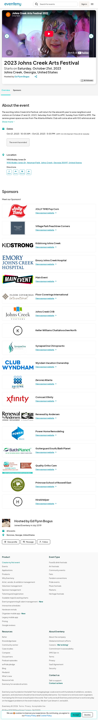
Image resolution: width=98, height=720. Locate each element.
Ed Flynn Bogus (22, 76)
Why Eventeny (8, 578)
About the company (57, 637)
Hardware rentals (9, 609)
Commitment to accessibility (61, 649)
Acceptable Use (38, 706)
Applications (7, 570)
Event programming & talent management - (22, 601)
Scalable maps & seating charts (15, 598)
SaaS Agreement (56, 664)
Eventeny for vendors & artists (14, 684)
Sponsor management (11, 590)
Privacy (52, 660)
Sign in (84, 4)
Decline (87, 715)
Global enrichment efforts (60, 641)
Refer (4, 637)
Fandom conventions (58, 578)
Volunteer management (12, 586)
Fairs (51, 574)
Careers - (58, 645)
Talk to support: (56, 681)
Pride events (54, 582)
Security (52, 668)
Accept (76, 715)
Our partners (7, 656)
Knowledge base (9, 641)
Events (5, 566)
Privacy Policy (30, 715)
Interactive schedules (11, 605)
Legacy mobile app (10, 617)
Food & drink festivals (58, 562)
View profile (12, 542)
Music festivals (55, 586)
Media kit (6, 672)
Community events (57, 570)
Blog (4, 668)
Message (30, 542)
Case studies (7, 649)
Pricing (5, 621)
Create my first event (11, 562)
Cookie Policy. (46, 715)
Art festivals (54, 566)
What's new (7, 676)
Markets (52, 590)
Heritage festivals (56, 594)
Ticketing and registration (12, 594)
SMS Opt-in (54, 652)
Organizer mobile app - (13, 613)
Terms (51, 656)
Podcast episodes (9, 660)
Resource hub (8, 680)
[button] (55, 4)
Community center (10, 645)
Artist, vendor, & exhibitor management (18, 582)
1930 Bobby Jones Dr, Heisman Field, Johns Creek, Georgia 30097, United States (44, 162)
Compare (6, 652)
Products (6, 574)
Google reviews (8, 625)
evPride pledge (8, 664)
